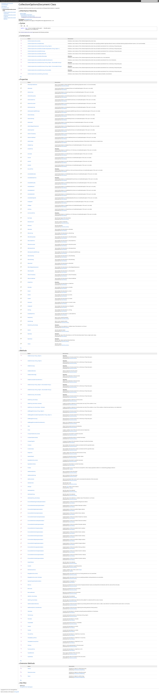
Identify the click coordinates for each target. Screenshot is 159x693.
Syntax (22, 23)
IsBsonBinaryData (31, 236)
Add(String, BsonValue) (33, 399)
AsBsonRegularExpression (33, 126)
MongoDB (16, 691)
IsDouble (29, 287)
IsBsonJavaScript (31, 248)
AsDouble (30, 153)
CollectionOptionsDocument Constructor (10, 13)
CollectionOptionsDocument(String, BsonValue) (38, 73)
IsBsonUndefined (31, 278)
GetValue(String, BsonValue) (34, 498)
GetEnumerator (31, 479)
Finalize (29, 467)
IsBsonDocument (31, 244)
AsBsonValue (30, 141)
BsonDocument (65, 85)
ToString (29, 645)
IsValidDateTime (31, 313)
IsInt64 (29, 298)
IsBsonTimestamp (31, 274)
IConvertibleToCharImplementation (35, 513)
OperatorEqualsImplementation (34, 581)
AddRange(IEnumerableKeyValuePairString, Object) (40, 414)
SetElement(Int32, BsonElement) (34, 607)
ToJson (29, 676)
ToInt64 (29, 630)
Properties (24, 79)
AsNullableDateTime (32, 177)
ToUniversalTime (31, 649)
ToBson (29, 668)
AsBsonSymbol (31, 129)
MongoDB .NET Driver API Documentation (7, 4)
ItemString (30, 321)
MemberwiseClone (32, 569)
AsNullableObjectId (32, 197)
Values (29, 343)
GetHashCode (30, 482)
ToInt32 (29, 626)
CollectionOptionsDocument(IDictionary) (36, 51)
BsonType (30, 218)
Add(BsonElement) (32, 370)
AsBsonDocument (31, 103)
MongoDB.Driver (5, 7)
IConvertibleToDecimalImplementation (36, 520)
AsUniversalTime (31, 213)
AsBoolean (30, 88)
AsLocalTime (30, 169)
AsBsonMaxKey (31, 114)
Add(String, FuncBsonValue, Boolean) (36, 407)
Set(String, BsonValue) (32, 600)
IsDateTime (30, 282)
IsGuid (29, 291)
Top (20, 76)
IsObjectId (30, 306)
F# (27, 25)
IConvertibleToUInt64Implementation (36, 558)
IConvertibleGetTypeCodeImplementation (36, 501)
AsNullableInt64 (31, 194)
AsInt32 (29, 161)
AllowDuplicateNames (32, 84)
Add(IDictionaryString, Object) (35, 360)
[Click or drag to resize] (18, 8)
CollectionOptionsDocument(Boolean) (36, 43)
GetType (29, 486)
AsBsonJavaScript (31, 107)
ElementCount (31, 221)
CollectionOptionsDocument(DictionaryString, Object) (40, 46)
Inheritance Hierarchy (28, 11)
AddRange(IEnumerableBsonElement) (36, 422)
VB (24, 25)
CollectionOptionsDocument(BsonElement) (37, 53)
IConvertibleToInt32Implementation (35, 532)
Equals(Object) (31, 456)
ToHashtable (30, 622)
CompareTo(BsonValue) (33, 437)
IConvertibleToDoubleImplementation (36, 524)
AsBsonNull (30, 122)
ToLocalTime (30, 634)
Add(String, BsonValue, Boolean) (35, 403)
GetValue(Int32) (31, 490)
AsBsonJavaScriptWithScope (34, 111)
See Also (23, 683)
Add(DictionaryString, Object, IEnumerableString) (39, 384)
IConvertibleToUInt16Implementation (36, 550)
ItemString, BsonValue (33, 325)
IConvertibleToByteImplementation (35, 509)
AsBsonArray (30, 92)
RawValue (30, 333)
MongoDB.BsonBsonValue (26, 14)
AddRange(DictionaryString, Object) (36, 411)
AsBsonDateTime (31, 99)
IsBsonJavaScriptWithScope (33, 252)
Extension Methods (27, 663)
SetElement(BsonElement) (33, 603)
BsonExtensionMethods (79, 669)
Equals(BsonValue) (32, 464)
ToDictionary (30, 615)
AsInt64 (29, 165)
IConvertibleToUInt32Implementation (36, 554)
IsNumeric (30, 302)
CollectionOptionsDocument (34, 41)
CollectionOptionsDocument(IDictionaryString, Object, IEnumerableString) (45, 66)
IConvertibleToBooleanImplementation (36, 505)
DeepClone (30, 452)
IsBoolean (30, 229)
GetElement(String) (32, 475)
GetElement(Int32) (32, 471)
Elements (30, 225)
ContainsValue (31, 448)
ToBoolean (30, 611)
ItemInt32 (30, 317)
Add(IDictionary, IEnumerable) (34, 394)
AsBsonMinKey (31, 118)
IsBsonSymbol (31, 270)
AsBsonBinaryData (32, 95)
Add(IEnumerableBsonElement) (35, 379)
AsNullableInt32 (31, 190)
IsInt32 (29, 294)
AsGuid (29, 157)
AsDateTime (30, 148)
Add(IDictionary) (31, 365)
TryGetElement (31, 652)
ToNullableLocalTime (32, 637)
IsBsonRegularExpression (33, 267)
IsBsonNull (30, 263)
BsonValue (64, 89)
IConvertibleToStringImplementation (35, 547)
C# (21, 26)
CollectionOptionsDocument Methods (10, 18)
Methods (23, 350)
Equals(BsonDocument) (33, 460)
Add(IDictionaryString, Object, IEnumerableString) (39, 389)
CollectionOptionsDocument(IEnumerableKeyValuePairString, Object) (44, 48)
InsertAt (29, 566)
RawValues (30, 338)
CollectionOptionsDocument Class (9, 10)
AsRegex (29, 205)
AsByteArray (30, 145)
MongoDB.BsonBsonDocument (28, 16)
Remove (29, 584)
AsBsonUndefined (31, 137)
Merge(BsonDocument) (33, 573)
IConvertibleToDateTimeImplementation (36, 516)
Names (29, 330)
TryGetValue (30, 656)
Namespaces (4, 6)
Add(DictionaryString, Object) (34, 355)
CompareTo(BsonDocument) (34, 433)
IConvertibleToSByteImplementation (35, 539)
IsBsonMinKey (31, 259)
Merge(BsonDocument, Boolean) (35, 577)
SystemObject (23, 13)
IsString (29, 309)
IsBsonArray (30, 233)
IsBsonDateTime (31, 240)
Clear (29, 426)
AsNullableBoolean (32, 174)
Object (71, 469)
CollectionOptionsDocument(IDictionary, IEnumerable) (39, 70)
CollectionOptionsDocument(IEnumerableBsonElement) (40, 60)
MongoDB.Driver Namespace (26, 686)
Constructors (25, 36)
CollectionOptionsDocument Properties (10, 15)
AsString (29, 209)
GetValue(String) (31, 494)
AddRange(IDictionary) (32, 418)
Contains (29, 445)
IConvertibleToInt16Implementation (35, 528)
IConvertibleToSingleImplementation (35, 543)
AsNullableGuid (31, 186)
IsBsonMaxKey (31, 255)
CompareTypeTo (31, 441)
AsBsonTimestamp (32, 133)
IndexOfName (31, 562)
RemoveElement (31, 592)
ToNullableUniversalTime (33, 641)
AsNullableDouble (31, 182)
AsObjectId (30, 201)
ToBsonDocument (31, 672)
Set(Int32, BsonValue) (32, 596)
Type (68, 486)
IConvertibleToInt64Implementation (35, 535)
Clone (29, 430)
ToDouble (30, 618)
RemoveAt (30, 588)
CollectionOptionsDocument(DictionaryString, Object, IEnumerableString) (44, 62)
